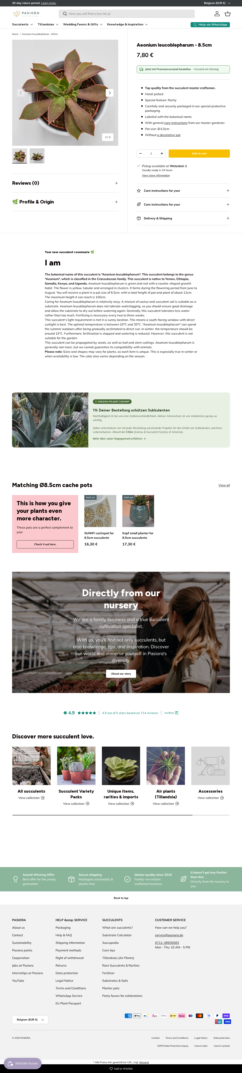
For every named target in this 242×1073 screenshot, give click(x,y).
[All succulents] (31, 766)
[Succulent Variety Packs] (76, 766)
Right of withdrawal (70, 958)
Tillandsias (46, 24)
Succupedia (110, 943)
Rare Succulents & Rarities (121, 965)
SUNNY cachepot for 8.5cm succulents (99, 535)
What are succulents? (117, 927)
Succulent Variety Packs (76, 794)
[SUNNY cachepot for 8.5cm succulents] (100, 511)
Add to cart (199, 153)
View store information (156, 175)
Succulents (20, 24)
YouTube (18, 980)
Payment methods (68, 950)
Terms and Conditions (71, 988)
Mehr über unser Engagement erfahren (117, 438)
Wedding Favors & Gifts (80, 24)
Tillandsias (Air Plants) (118, 958)
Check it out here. (45, 544)
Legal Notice (64, 980)
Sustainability (22, 943)
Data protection (67, 973)
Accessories (211, 791)
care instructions (176, 123)
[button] (227, 13)
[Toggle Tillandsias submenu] (57, 24)
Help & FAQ (64, 935)
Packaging (63, 927)
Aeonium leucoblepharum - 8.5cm (40, 34)
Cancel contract (222, 1045)
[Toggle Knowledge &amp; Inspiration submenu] (146, 24)
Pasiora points (22, 950)
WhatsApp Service (69, 996)
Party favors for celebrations (122, 996)
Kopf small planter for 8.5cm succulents (137, 535)
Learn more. (64, 3)
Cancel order (201, 1045)
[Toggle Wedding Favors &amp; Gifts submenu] (101, 24)
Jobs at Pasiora (22, 965)
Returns (61, 965)
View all (224, 485)
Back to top (121, 898)
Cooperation (20, 958)
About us (18, 927)
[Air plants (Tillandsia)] (166, 766)
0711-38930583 (167, 943)
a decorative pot (169, 135)
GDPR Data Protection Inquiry (172, 1045)
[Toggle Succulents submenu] (31, 24)
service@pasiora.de (169, 935)
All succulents (31, 791)
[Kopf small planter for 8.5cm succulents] (138, 511)
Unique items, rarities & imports (121, 794)
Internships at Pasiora (27, 973)
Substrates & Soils (115, 980)
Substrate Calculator (117, 935)
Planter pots (110, 988)
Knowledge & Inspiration (125, 24)
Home (15, 34)
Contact (17, 935)
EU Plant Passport (68, 1003)
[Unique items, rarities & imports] (121, 766)
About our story (121, 673)
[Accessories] (210, 766)
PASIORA (25, 1037)
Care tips (108, 950)
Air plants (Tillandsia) (166, 794)
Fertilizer (108, 973)
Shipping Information (70, 943)
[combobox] (127, 13)
